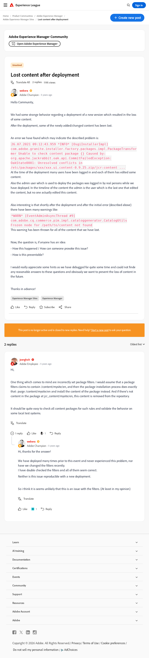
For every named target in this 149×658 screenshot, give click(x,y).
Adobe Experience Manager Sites (18, 19)
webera (24, 90)
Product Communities (22, 15)
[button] (127, 18)
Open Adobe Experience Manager (37, 44)
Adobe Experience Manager (50, 15)
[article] (73, 397)
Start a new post (100, 330)
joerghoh (25, 359)
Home (6, 15)
